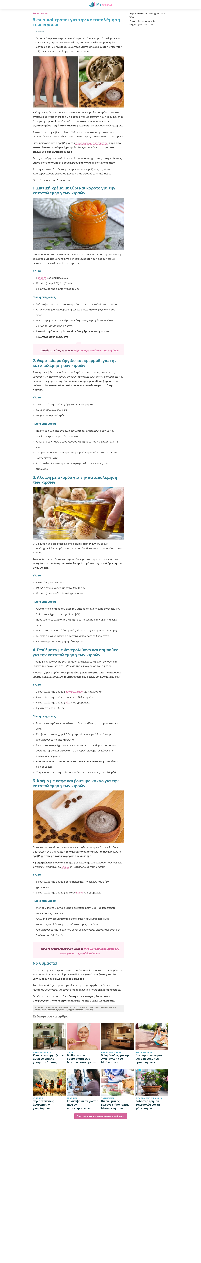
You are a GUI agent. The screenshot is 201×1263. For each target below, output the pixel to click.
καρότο (42, 277)
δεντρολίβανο (74, 691)
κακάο (80, 892)
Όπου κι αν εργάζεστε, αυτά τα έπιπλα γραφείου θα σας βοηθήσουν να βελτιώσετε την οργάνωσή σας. (48, 1058)
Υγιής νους (38, 1098)
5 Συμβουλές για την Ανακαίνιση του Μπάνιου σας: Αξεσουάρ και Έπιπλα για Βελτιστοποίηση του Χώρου (116, 1058)
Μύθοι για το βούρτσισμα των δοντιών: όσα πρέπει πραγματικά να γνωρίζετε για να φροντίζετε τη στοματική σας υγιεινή (82, 1058)
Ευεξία (70, 1052)
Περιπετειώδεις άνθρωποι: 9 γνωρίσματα (43, 1104)
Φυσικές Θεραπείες (41, 13)
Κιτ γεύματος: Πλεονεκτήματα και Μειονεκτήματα (115, 1104)
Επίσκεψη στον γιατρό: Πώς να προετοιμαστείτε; (83, 1104)
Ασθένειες (72, 1098)
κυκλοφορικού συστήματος (91, 143)
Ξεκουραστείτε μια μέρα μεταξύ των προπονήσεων (149, 1058)
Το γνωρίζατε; (108, 1098)
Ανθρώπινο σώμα (144, 1052)
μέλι (68, 702)
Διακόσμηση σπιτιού (43, 1052)
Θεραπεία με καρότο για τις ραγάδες (96, 350)
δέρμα (65, 867)
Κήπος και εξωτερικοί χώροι (149, 1098)
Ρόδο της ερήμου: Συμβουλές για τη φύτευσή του (148, 1104)
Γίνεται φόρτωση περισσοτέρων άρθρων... (100, 1116)
